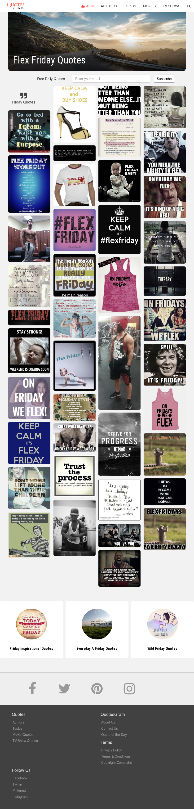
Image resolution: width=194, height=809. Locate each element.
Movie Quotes (23, 734)
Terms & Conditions (116, 756)
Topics (130, 6)
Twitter (17, 784)
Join (89, 6)
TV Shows (171, 6)
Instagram (20, 796)
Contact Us (109, 728)
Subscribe (164, 78)
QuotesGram (15, 6)
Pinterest (19, 790)
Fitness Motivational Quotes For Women (162, 648)
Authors (109, 6)
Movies (149, 6)
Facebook (20, 778)
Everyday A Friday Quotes (31, 648)
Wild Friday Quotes (97, 648)
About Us (108, 722)
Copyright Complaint (116, 762)
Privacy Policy (111, 750)
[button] (189, 6)
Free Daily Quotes (51, 78)
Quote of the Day (114, 734)
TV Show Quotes (25, 740)
